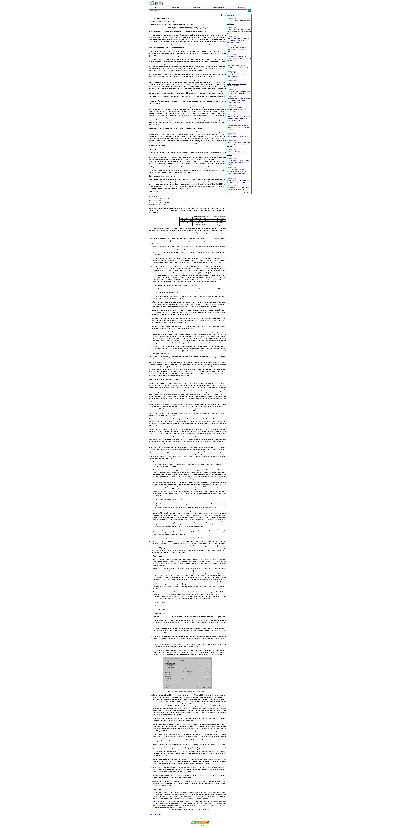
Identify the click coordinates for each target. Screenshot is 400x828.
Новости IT (230, 15)
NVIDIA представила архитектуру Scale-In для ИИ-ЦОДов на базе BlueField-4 (237, 49)
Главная (197, 819)
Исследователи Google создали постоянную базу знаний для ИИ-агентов (237, 153)
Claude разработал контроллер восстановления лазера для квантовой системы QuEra (239, 58)
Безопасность (196, 8)
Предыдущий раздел (175, 28)
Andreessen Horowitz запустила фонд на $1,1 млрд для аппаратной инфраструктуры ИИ (239, 100)
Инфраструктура (218, 8)
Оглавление (188, 28)
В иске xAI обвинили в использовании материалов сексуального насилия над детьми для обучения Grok (239, 31)
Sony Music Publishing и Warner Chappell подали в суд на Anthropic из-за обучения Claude (239, 74)
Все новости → (247, 192)
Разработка (175, 8)
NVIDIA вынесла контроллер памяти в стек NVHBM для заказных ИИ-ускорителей (239, 109)
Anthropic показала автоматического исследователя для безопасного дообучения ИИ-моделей (238, 40)
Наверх (203, 819)
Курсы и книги (241, 8)
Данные (157, 8)
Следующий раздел (200, 28)
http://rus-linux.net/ (168, 21)
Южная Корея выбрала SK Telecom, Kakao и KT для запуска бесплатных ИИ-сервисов (238, 127)
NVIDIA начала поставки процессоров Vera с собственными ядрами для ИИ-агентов (239, 162)
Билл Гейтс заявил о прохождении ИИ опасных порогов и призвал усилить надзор (239, 144)
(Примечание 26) (155, 409)
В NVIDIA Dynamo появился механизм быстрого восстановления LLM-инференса (239, 22)
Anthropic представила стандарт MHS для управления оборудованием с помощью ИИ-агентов (239, 118)
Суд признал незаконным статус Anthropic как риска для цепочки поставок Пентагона (237, 84)
